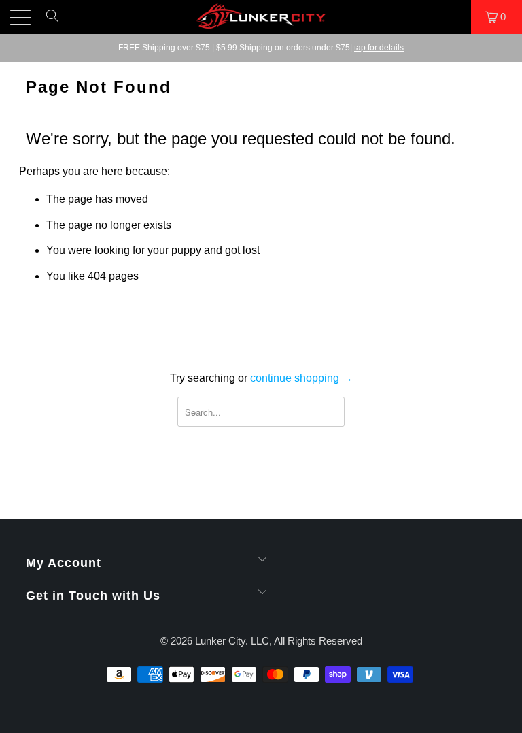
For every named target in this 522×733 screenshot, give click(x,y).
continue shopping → (301, 378)
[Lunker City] (261, 17)
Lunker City (220, 641)
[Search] (52, 22)
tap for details (379, 47)
